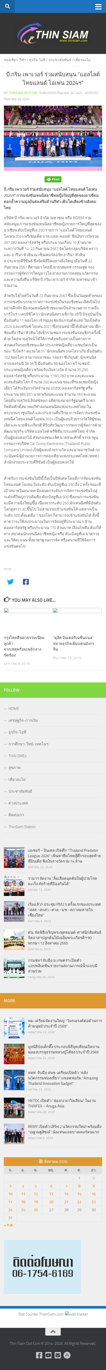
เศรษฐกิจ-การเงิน (23, 720)
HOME (13, 708)
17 (10, 1202)
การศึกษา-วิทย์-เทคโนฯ (28, 744)
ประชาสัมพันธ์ (59, 60)
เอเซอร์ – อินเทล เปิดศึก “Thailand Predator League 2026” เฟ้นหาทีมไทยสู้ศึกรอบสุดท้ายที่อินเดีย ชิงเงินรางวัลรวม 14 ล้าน (64, 856)
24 (10, 1210)
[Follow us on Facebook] (39, 1355)
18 (23, 1202)
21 (66, 1202)
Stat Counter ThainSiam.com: (41, 1314)
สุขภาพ (14, 767)
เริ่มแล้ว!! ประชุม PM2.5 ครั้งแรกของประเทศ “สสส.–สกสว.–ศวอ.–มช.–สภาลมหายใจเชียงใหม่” (64, 910)
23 (94, 1202)
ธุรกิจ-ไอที (37, 60)
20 (51, 1202)
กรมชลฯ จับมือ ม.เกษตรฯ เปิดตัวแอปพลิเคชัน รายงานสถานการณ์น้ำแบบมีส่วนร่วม (62, 966)
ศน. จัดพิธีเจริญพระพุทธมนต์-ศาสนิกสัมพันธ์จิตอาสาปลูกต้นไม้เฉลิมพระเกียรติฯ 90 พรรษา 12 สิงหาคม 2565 (64, 938)
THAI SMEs (17, 756)
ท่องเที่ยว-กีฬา (15, 60)
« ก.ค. (9, 1225)
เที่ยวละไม (82, 60)
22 (79, 1202)
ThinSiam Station (22, 827)
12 (36, 1194)
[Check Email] (57, 1355)
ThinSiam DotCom (22, 93)
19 (36, 1202)
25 (23, 1210)
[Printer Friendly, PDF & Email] (53, 179)
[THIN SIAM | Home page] (53, 33)
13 (51, 1194)
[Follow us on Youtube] (48, 1355)
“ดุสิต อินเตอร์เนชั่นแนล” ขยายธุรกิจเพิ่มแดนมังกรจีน (73, 643)
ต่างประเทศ (18, 803)
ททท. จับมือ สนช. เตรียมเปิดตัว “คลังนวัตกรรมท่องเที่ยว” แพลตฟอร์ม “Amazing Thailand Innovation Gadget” (63, 1078)
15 (79, 1194)
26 (36, 1210)
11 (23, 1194)
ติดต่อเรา (16, 815)
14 (66, 1194)
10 (10, 1194)
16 (94, 1194)
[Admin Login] (66, 1355)
